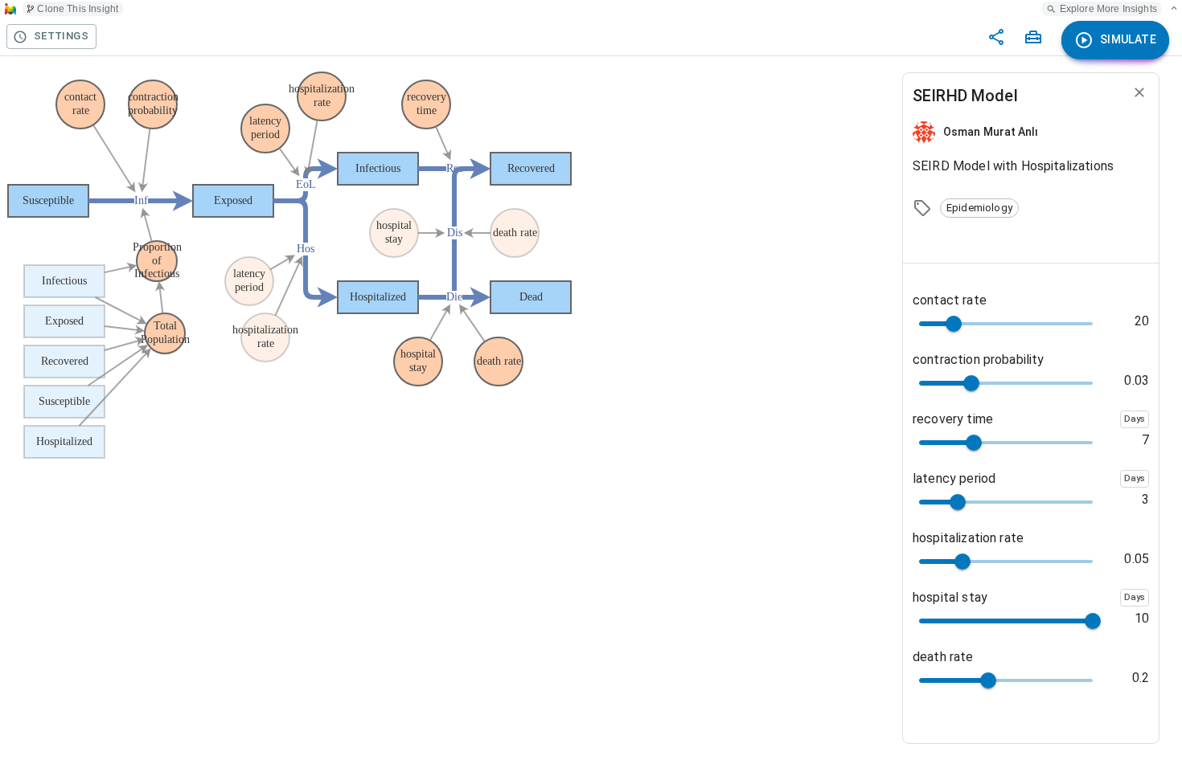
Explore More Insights (1108, 8)
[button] (979, 208)
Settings (61, 36)
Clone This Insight (77, 8)
